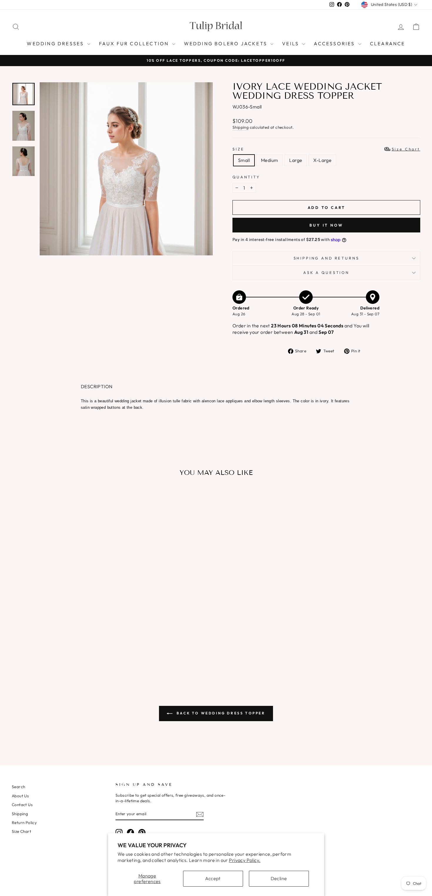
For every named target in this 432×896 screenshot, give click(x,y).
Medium (269, 160)
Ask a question (326, 272)
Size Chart (21, 831)
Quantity (246, 177)
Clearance (387, 43)
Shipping (240, 127)
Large (295, 160)
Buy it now (326, 225)
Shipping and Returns (326, 258)
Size (326, 149)
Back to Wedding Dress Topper (220, 713)
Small (244, 160)
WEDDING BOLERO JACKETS (226, 43)
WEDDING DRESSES (56, 43)
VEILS (291, 43)
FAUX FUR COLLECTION (135, 43)
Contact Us (22, 804)
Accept (212, 878)
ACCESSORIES (335, 43)
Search (18, 786)
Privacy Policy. (244, 860)
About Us (20, 795)
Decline (279, 878)
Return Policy (24, 822)
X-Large (322, 160)
